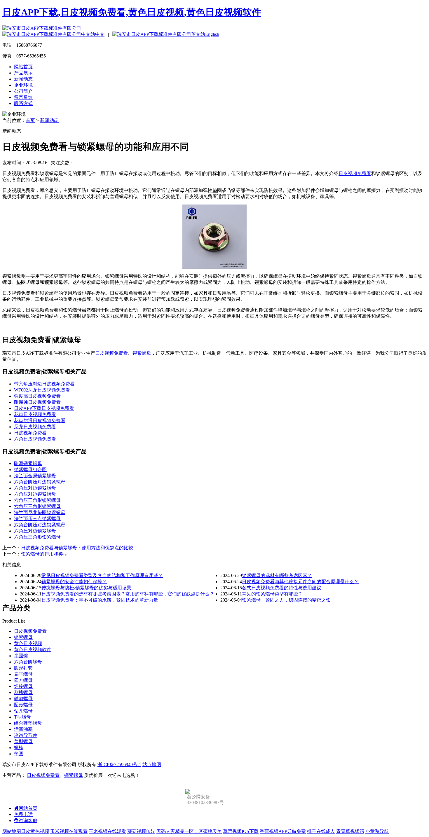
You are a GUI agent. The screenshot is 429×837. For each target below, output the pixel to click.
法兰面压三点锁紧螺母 (37, 518)
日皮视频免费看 (355, 173)
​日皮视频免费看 (30, 432)
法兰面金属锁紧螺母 (35, 475)
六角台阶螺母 (28, 661)
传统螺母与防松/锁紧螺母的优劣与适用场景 (86, 587)
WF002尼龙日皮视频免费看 (42, 389)
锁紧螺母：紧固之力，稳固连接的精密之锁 (286, 599)
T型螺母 (22, 716)
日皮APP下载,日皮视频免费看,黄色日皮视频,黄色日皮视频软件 (131, 12)
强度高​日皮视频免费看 (37, 396)
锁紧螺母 (141, 353)
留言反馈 (23, 97)
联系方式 (23, 103)
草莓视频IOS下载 (241, 831)
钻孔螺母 (23, 710)
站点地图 (151, 764)
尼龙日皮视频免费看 (35, 426)
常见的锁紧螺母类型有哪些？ (272, 593)
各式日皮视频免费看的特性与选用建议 (281, 587)
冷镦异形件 (25, 735)
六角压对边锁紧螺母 (35, 487)
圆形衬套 (23, 667)
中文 (99, 34)
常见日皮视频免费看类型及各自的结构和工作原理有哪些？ (102, 575)
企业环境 (23, 85)
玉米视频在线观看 (69, 831)
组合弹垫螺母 (28, 723)
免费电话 (23, 814)
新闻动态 (23, 78)
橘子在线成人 (321, 831)
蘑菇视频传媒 (141, 831)
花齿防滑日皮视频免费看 (39, 420)
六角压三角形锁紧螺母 (37, 500)
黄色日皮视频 (28, 643)
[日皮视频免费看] (214, 267)
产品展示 (23, 72)
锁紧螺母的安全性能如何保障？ (74, 581)
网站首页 (23, 66)
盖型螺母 (23, 741)
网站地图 (11, 831)
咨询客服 (28, 820)
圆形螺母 (23, 704)
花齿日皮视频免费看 (35, 414)
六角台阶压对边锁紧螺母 (39, 481)
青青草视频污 (350, 831)
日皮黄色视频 (35, 831)
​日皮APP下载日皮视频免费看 (44, 408)
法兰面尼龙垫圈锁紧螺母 (39, 512)
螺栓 (18, 747)
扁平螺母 (23, 674)
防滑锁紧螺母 (28, 463)
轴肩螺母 (23, 698)
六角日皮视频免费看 (35, 438)
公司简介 (23, 91)
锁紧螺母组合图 (30, 469)
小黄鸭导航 (377, 831)
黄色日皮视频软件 (32, 649)
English (212, 34)
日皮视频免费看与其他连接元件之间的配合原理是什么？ (300, 581)
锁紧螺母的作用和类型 (44, 553)
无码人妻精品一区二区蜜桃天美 (189, 831)
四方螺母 (23, 680)
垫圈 (18, 753)
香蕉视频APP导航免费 (283, 831)
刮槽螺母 (23, 692)
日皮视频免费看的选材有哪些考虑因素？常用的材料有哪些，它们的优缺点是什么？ (127, 593)
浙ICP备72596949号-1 (119, 764)
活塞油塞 (23, 729)
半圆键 (21, 655)
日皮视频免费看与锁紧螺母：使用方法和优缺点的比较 (77, 547)
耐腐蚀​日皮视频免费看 (37, 402)
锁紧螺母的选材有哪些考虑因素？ (277, 575)
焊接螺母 (23, 686)
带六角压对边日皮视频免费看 (44, 383)
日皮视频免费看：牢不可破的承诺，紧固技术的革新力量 (99, 599)
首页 (30, 120)
